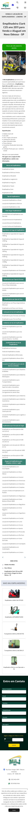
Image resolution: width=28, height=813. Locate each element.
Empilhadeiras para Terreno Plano (11, 319)
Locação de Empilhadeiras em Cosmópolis (13, 544)
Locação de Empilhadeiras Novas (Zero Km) (13, 359)
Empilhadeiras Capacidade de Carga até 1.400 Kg (13, 266)
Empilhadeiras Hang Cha (9, 182)
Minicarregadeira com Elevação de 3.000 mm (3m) (13, 451)
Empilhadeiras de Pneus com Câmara (12, 308)
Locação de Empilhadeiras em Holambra (13, 484)
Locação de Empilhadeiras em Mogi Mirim (13, 504)
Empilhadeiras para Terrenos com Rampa (13, 316)
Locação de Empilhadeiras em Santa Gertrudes (12, 539)
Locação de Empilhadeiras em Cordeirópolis (10, 548)
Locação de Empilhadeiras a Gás (11, 207)
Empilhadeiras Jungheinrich (9, 179)
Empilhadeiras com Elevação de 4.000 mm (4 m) (12, 456)
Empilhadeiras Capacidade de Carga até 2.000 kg (13, 275)
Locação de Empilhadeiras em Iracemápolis (10, 467)
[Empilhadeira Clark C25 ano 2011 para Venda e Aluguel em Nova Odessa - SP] (14, 765)
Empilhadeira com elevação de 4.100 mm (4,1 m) (13, 446)
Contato (26, 7)
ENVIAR (14, 745)
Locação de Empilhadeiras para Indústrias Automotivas (13, 400)
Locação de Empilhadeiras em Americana (13, 480)
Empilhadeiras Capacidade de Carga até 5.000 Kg (13, 255)
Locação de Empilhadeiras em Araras (12, 525)
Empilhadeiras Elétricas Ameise (11, 172)
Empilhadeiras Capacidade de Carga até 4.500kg (13, 261)
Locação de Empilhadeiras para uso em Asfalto (13, 289)
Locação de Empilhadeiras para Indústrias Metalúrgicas (13, 375)
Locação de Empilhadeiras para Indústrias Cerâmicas (13, 405)
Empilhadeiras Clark (7, 189)
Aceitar (14, 810)
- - (15, 772)
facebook (13, 5)
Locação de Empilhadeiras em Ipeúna (12, 528)
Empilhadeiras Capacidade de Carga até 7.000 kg (13, 245)
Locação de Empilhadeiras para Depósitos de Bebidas (13, 370)
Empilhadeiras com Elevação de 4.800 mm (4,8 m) (12, 435)
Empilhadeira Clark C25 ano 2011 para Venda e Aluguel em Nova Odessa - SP (14, 29)
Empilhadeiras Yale (7, 193)
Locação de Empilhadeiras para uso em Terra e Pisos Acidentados (13, 284)
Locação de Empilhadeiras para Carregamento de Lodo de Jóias (10, 391)
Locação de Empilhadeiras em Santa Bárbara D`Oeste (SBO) (12, 500)
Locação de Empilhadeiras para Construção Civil (10, 410)
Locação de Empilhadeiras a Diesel (11, 200)
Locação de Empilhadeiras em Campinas (13, 487)
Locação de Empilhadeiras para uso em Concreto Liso (13, 294)
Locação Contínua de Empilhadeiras (12, 226)
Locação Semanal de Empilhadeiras (12, 219)
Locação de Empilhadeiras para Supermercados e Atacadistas (10, 386)
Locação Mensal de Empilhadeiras (11, 223)
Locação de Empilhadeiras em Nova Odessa (12, 473)
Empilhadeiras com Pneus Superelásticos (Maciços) (13, 304)
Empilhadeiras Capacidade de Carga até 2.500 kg (13, 240)
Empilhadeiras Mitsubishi (9, 176)
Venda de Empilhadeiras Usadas (11, 351)
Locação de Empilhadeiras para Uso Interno (12, 327)
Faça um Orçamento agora (14, 47)
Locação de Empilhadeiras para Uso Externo (12, 332)
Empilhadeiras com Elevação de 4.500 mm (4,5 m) (12, 430)
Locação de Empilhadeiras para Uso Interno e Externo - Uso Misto (12, 338)
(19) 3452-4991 (15, 779)
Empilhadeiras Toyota (8, 186)
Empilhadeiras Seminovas (9, 348)
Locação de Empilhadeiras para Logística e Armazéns (14, 415)
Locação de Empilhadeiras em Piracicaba (13, 532)
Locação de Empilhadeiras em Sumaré (12, 477)
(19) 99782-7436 (15, 783)
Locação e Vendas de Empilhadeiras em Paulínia (13, 491)
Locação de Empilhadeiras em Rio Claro (13, 535)
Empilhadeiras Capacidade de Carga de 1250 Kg (13, 250)
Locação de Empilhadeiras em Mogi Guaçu (13, 496)
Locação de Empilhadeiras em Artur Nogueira (12, 509)
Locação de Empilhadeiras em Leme (12, 522)
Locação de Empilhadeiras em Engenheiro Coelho (13, 514)
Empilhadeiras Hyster (8, 169)
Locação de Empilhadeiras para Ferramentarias (10, 421)
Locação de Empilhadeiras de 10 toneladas (14, 270)
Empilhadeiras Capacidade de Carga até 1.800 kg (13, 235)
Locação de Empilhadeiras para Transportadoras (10, 381)
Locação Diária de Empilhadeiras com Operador (12, 215)
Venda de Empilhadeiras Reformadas (12, 355)
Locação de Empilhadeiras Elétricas (12, 203)
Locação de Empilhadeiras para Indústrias (13, 396)
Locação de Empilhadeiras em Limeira (12, 552)
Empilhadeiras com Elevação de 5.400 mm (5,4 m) (12, 441)
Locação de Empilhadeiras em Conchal (12, 518)
